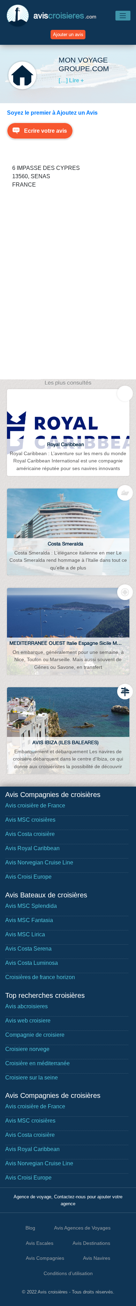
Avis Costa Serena (28, 949)
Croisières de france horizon (40, 977)
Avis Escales (39, 1243)
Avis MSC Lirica (25, 934)
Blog (30, 1228)
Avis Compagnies (45, 1258)
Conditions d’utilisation (68, 1273)
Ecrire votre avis (45, 131)
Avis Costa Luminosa (31, 963)
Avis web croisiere (28, 1021)
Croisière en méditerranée (37, 1063)
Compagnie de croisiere (35, 1035)
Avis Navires (96, 1258)
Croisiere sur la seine (31, 1078)
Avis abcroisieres (26, 1006)
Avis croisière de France (35, 805)
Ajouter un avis (68, 34)
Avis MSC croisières (30, 820)
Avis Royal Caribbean (32, 848)
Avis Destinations (91, 1243)
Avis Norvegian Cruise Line (39, 862)
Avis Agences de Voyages (82, 1228)
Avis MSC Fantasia (29, 920)
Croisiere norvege (27, 1049)
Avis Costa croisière (30, 834)
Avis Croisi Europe (28, 877)
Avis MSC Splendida (31, 906)
